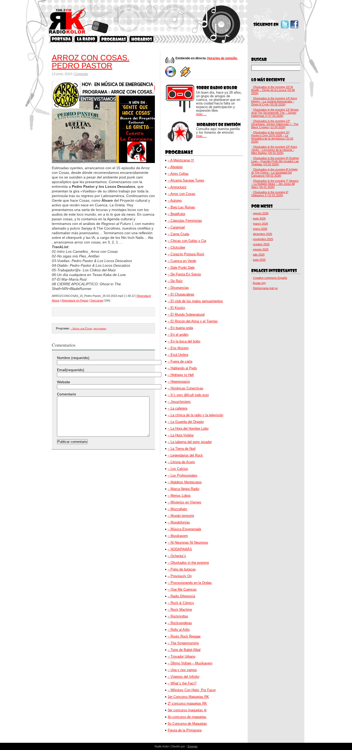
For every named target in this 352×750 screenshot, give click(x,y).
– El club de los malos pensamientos (195, 301)
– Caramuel (176, 227)
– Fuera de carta (180, 361)
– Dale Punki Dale (181, 268)
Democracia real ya (265, 288)
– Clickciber (176, 247)
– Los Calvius (178, 469)
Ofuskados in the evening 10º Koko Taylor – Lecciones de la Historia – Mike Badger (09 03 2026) (274, 149)
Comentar (81, 74)
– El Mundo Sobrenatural (186, 314)
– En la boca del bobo (184, 341)
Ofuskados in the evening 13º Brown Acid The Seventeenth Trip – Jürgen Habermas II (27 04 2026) (275, 112)
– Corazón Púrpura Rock (186, 254)
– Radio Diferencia (181, 596)
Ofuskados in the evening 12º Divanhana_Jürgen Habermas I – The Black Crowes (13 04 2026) (274, 124)
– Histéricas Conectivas (185, 388)
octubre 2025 (261, 244)
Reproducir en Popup (75, 300)
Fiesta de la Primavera (185, 730)
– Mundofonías (179, 522)
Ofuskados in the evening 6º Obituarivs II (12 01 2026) (269, 194)
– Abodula (175, 167)
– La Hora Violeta (181, 435)
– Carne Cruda (178, 234)
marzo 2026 (260, 223)
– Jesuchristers (179, 402)
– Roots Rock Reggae (184, 636)
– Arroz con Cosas (181, 194)
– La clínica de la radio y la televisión (195, 415)
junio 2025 (259, 259)
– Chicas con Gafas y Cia (187, 241)
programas (100, 328)
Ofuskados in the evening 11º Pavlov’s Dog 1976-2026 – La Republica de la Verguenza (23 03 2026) (272, 137)
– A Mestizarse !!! (181, 160)
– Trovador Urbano (181, 656)
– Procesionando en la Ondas (190, 583)
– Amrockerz (177, 187)
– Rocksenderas (180, 623)
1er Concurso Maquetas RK (188, 697)
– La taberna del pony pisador (190, 442)
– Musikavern (178, 536)
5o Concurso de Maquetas (187, 723)
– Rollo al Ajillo (179, 630)
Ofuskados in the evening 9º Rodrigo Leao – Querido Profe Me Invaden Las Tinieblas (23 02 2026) (275, 161)
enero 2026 (260, 228)
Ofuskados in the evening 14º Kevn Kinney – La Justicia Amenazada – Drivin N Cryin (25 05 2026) (274, 101)
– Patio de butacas (182, 569)
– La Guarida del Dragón (186, 422)
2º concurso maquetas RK (187, 703)
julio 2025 (259, 254)
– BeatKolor (176, 214)
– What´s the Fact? (182, 683)
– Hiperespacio (179, 382)
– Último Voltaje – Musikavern (190, 663)
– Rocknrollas (178, 616)
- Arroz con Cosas (81, 328)
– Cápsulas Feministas (185, 221)
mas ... (201, 114)
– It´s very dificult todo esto (188, 395)
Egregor (193, 746)
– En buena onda (180, 328)
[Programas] (113, 39)
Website (63, 382)
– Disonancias (178, 288)
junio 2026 (259, 218)
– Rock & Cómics (181, 603)
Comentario (66, 394)
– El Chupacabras (181, 294)
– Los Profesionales (182, 475)
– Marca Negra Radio (183, 489)
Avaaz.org (259, 282)
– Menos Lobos (179, 496)
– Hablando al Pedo (182, 368)
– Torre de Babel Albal (184, 650)
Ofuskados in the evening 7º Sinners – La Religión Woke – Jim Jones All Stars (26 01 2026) (275, 184)
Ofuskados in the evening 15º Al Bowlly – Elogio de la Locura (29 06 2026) (273, 90)
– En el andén (178, 335)
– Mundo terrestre (181, 516)
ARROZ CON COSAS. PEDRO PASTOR (90, 61)
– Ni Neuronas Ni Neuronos (188, 542)
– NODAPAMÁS (180, 549)
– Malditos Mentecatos (185, 482)
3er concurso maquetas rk (187, 710)
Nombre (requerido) (73, 358)
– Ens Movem (178, 348)
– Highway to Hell (181, 375)
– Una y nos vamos (182, 670)
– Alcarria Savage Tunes (186, 180)
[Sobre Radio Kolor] (86, 39)
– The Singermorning (183, 643)
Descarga (96, 300)
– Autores (175, 200)
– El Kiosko (176, 308)
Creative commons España (270, 277)
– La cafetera (177, 408)
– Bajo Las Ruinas (181, 207)
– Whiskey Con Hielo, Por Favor (192, 690)
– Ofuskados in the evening (188, 563)
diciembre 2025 (262, 233)
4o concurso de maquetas (187, 717)
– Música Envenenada (184, 529)
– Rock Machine (180, 610)
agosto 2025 (261, 249)
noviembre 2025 (263, 239)
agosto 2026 (261, 213)
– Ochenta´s (177, 556)
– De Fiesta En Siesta (184, 274)
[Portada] (61, 39)
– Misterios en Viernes (184, 502)
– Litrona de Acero (181, 462)
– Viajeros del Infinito (183, 677)
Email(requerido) (70, 370)
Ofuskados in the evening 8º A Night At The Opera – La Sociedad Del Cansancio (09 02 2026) (274, 172)
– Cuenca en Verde (182, 261)
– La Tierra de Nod (181, 449)
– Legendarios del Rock (185, 455)
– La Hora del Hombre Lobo (188, 428)
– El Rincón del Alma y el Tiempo (192, 321)
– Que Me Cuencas (182, 589)
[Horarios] (142, 39)
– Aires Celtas (178, 174)
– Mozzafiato (177, 509)
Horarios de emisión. (222, 58)
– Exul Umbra (178, 355)
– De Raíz (175, 281)
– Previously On (180, 576)
